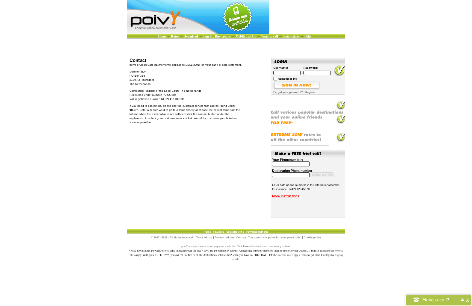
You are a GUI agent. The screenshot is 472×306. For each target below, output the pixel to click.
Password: (310, 67)
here (246, 246)
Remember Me (287, 78)
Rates (175, 36)
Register (310, 92)
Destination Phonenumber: (293, 171)
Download (191, 36)
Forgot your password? (288, 92)
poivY (198, 17)
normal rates (285, 255)
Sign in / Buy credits (217, 36)
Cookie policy (312, 237)
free (166, 250)
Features (218, 231)
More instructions (285, 196)
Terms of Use (204, 237)
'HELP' (133, 109)
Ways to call (269, 36)
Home (162, 36)
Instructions (291, 36)
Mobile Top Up (245, 36)
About (230, 237)
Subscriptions (235, 231)
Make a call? (436, 299)
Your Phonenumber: (287, 160)
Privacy (219, 237)
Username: (280, 67)
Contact (241, 237)
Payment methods (257, 231)
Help (307, 36)
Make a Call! (322, 175)
